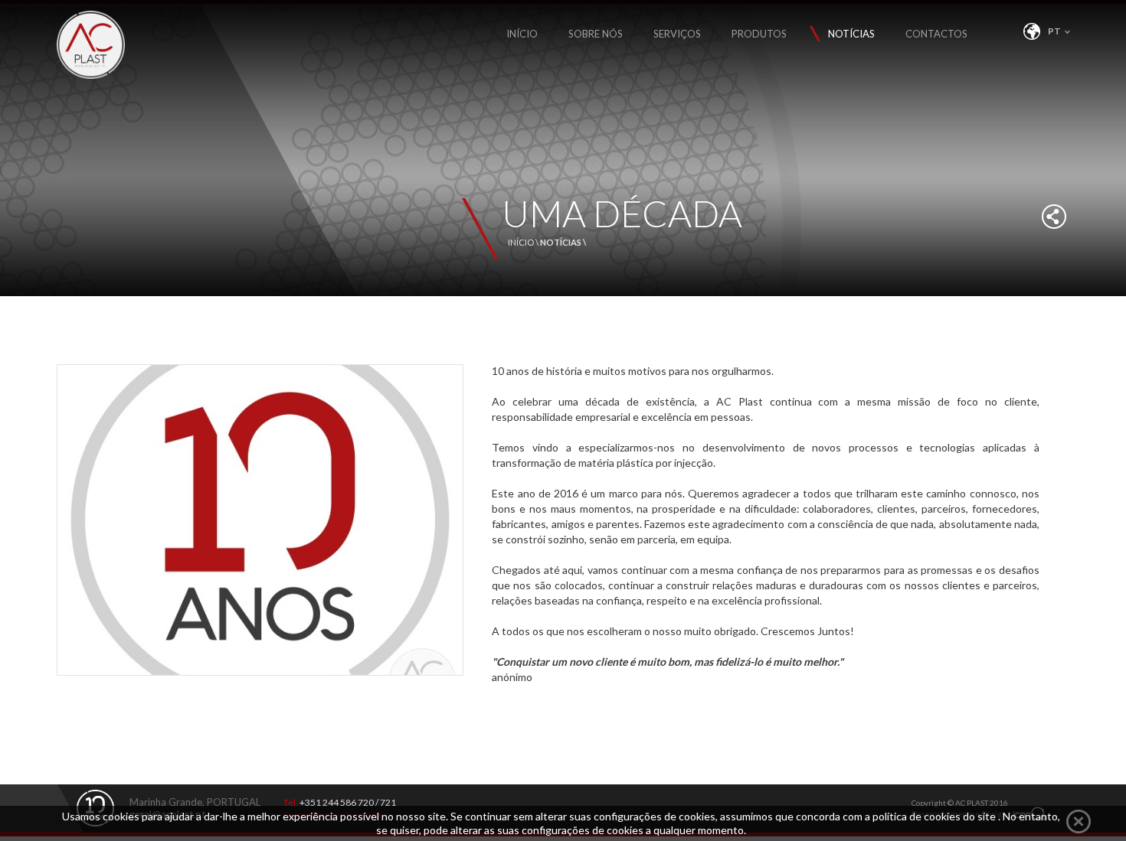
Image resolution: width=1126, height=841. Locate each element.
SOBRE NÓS (595, 34)
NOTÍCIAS (851, 34)
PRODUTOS (759, 34)
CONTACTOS (936, 34)
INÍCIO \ (524, 242)
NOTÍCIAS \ (563, 242)
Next (450, 694)
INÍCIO (522, 34)
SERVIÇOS (677, 34)
